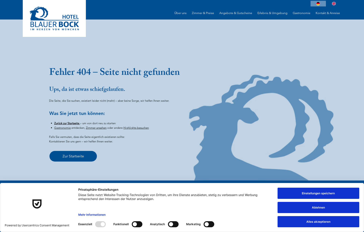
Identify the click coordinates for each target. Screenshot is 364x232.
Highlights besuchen (136, 128)
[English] (333, 3)
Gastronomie (62, 128)
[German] (318, 3)
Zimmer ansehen (96, 128)
